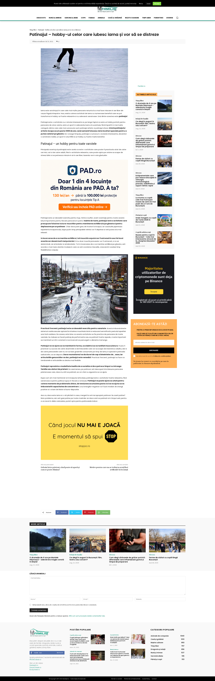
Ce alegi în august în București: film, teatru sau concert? (145, 123)
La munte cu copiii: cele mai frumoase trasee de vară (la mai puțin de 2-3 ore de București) (146, 202)
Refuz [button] (141, 3)
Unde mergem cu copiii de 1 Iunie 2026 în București (146, 220)
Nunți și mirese (114, 649)
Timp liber (33, 30)
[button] (177, 17)
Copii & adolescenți (143, 232)
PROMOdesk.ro (35, 659)
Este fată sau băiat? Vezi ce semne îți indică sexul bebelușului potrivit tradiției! (119, 640)
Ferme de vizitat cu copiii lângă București (145, 159)
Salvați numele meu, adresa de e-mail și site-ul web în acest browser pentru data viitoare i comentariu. (64, 605)
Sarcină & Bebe (114, 635)
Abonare (153, 350)
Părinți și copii (141, 215)
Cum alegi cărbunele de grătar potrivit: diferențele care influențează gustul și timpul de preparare (145, 142)
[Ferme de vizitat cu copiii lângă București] (164, 161)
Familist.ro (141, 86)
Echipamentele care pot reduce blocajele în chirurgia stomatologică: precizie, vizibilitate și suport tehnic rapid (146, 180)
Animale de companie (76, 651)
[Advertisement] (84, 490)
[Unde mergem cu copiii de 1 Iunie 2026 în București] (164, 220)
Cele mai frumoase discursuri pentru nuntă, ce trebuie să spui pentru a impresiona (119, 654)
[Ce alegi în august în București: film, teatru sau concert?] (164, 124)
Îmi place (60, 653)
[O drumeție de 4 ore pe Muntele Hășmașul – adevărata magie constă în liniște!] (164, 106)
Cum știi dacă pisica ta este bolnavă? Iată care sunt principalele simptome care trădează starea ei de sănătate (79, 657)
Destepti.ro (34, 665)
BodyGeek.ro (35, 669)
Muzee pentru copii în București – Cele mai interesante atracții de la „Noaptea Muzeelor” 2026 (146, 239)
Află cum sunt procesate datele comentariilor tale (87, 616)
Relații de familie (142, 119)
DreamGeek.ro (35, 667)
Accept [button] (157, 3)
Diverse (139, 136)
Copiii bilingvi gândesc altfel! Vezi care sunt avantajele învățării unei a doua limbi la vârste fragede (79, 640)
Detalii (148, 3)
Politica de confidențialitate (162, 356)
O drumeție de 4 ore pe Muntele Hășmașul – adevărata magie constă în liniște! (146, 106)
